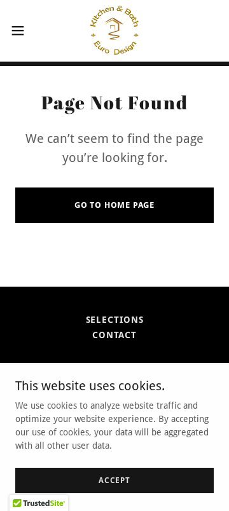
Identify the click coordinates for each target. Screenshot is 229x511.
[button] (21, 30)
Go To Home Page (114, 205)
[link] (114, 30)
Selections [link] (115, 320)
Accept (114, 480)
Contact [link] (114, 335)
